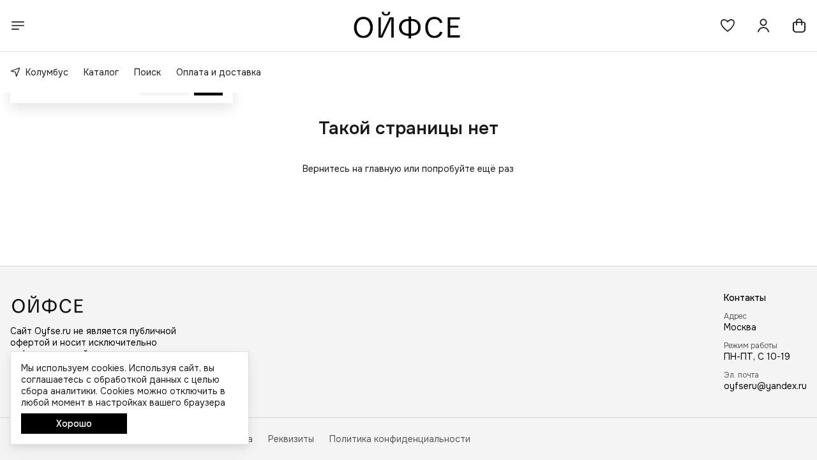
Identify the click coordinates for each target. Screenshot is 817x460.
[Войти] (763, 25)
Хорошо (74, 423)
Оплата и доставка (218, 72)
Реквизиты (291, 439)
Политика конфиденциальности (399, 439)
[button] (727, 25)
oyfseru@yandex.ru (765, 386)
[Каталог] (18, 25)
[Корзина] (799, 25)
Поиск (147, 72)
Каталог (101, 72)
